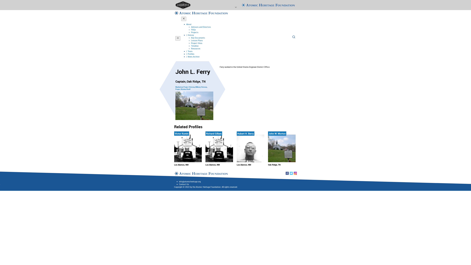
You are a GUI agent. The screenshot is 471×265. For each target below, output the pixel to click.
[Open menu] (177, 38)
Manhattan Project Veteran (185, 87)
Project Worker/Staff (182, 89)
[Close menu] (183, 19)
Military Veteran (201, 87)
